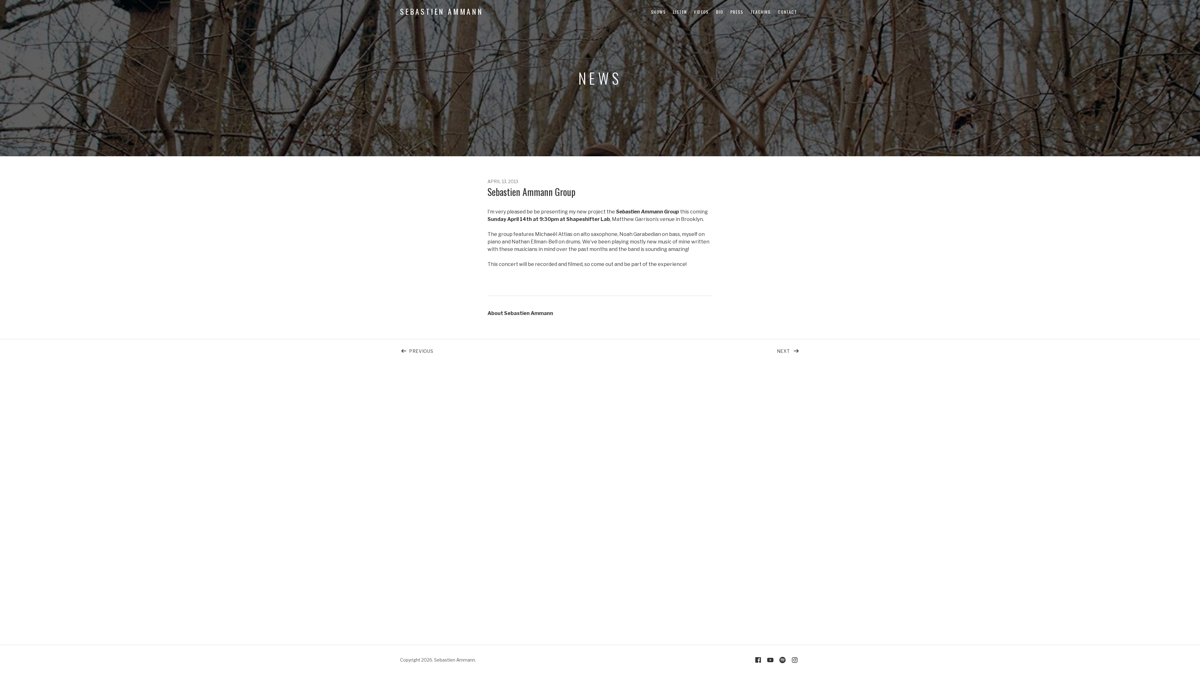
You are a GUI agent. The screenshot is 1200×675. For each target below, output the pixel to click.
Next (788, 350)
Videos (701, 11)
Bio (719, 11)
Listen (680, 11)
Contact (787, 11)
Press (736, 11)
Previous (448, 350)
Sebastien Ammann (441, 11)
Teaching (760, 11)
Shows (658, 11)
